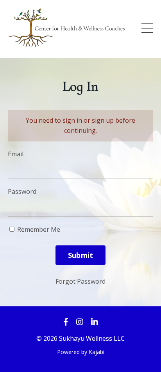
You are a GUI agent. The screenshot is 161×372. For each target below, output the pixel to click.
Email (15, 154)
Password (22, 191)
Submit (80, 255)
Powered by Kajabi (80, 352)
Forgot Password (80, 281)
